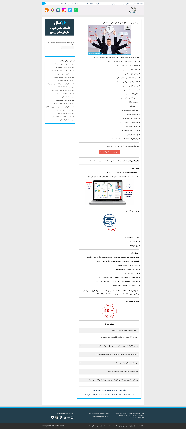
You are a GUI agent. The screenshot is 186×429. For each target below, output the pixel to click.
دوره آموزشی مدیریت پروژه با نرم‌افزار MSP (63, 90)
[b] (58, 10)
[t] (70, 10)
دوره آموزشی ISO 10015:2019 (66, 87)
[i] (64, 10)
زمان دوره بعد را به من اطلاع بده (109, 152)
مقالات (91, 4)
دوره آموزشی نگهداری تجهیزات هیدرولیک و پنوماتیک (60, 84)
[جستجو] (43, 3)
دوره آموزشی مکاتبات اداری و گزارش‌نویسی (63, 103)
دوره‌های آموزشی (126, 4)
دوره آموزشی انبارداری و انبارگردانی (65, 94)
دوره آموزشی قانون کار (68, 97)
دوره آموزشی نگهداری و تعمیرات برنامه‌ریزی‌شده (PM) (60, 107)
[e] (47, 10)
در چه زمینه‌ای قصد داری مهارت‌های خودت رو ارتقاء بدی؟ (61, 43)
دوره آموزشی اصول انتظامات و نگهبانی (64, 100)
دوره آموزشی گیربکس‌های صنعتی (65, 120)
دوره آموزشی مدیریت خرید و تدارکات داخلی (62, 71)
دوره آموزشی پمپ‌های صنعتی (66, 74)
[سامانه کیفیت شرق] (133, 9)
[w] (76, 10)
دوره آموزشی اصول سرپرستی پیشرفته (64, 77)
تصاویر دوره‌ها (99, 4)
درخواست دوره (84, 4)
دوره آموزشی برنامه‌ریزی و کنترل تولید (64, 64)
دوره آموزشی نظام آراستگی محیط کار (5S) (63, 110)
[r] (52, 10)
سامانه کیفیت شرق (138, 4)
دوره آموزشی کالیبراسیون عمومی (65, 113)
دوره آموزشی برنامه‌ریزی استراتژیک (65, 67)
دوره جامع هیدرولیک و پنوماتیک (65, 80)
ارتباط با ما (75, 4)
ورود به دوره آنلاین (65, 4)
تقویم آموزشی (115, 4)
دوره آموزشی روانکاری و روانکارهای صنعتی (63, 117)
